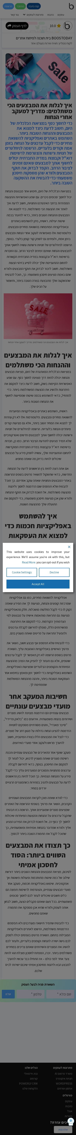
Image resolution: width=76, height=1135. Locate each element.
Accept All (38, 584)
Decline (54, 572)
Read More (28, 562)
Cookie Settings (22, 572)
